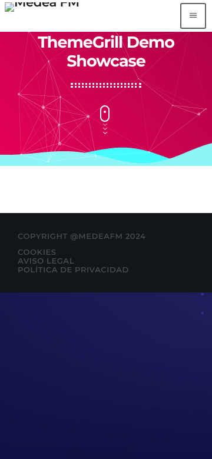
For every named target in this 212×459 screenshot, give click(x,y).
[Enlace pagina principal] (42, 15)
